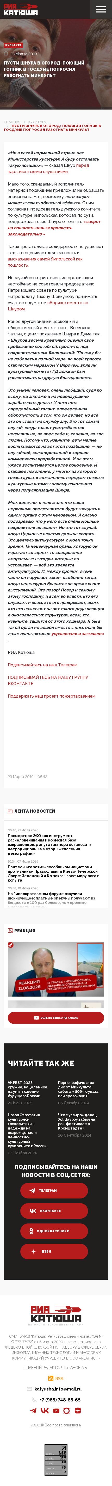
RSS (59, 1378)
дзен (46, 1251)
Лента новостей (34, 811)
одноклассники (53, 1231)
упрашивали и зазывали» (77, 633)
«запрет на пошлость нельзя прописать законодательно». (54, 228)
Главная (12, 122)
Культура (13, 45)
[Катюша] (21, 9)
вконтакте (50, 1211)
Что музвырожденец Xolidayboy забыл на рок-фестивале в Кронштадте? (77, 1121)
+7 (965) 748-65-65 (60, 1399)
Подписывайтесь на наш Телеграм (42, 664)
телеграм (48, 1190)
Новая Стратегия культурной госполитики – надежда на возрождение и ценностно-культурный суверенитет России (27, 1130)
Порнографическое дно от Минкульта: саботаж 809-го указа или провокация (78, 1089)
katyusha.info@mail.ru (58, 1389)
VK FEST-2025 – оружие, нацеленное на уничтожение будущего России (27, 1089)
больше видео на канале (59, 1018)
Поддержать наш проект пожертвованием (51, 696)
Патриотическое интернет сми (56, 1325)
